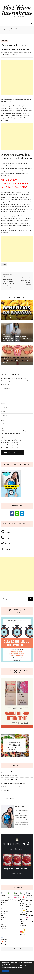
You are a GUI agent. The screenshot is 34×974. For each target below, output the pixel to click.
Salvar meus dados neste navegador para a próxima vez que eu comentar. (15, 432)
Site (2, 420)
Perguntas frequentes (10, 776)
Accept (5, 971)
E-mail (3, 412)
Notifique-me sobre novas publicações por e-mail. (16, 443)
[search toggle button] (31, 24)
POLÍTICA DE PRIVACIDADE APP (14, 783)
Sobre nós (6, 791)
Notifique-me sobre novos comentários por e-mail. (5, 443)
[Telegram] (22, 513)
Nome (3, 403)
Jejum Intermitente (9, 798)
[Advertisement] (17, 77)
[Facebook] (12, 513)
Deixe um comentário (11, 54)
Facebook (7, 550)
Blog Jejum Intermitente (17, 10)
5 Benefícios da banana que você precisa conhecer (17, 318)
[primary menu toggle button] (2, 24)
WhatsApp (8, 544)
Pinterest (8, 532)
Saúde (4, 41)
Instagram (8, 538)
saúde (4, 264)
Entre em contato (8, 772)
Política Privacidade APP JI (11, 787)
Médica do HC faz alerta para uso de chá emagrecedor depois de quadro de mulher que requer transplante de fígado (16, 338)
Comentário (5, 385)
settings (20, 967)
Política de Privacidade (10, 779)
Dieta (4, 316)
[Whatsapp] (17, 513)
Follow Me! (18, 949)
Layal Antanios (8, 52)
